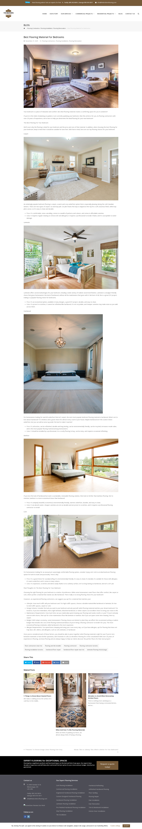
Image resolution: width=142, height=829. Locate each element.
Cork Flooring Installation (64, 785)
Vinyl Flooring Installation (64, 811)
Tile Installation (61, 815)
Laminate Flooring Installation (66, 804)
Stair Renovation (94, 804)
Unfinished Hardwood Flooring (99, 789)
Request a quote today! (107, 765)
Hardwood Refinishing (96, 785)
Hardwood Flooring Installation (66, 800)
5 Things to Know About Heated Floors (37, 696)
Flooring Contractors (48, 41)
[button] (28, 662)
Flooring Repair (94, 796)
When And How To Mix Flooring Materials (70, 730)
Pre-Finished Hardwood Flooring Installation (70, 807)
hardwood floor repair (53, 650)
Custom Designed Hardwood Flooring (68, 796)
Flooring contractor (70, 646)
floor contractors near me (33, 646)
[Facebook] (25, 816)
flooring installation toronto (34, 650)
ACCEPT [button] (126, 826)
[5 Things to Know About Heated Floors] (39, 683)
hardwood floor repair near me (74, 650)
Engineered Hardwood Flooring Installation (70, 793)
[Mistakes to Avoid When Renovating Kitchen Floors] (103, 683)
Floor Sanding (93, 793)
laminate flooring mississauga (97, 650)
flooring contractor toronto (89, 646)
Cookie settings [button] (115, 826)
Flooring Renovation (75, 41)
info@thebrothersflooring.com (37, 799)
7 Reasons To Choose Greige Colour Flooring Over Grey (43, 749)
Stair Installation (94, 800)
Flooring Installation (62, 41)
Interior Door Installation (97, 811)
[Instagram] (28, 816)
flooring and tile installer (53, 646)
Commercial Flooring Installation (66, 789)
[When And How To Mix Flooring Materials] (71, 700)
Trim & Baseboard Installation (99, 807)
